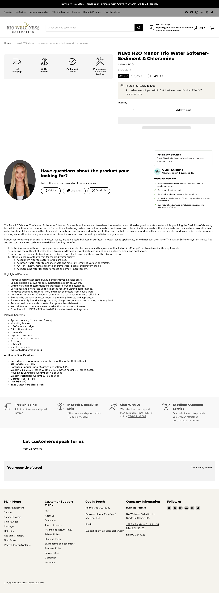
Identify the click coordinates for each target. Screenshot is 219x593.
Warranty (50, 562)
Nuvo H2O (127, 64)
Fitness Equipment (14, 507)
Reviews (76, 12)
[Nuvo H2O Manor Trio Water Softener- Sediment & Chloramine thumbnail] (10, 56)
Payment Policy (53, 548)
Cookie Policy (52, 553)
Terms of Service (53, 525)
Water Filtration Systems (17, 545)
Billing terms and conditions (60, 543)
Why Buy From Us (60, 12)
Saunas (8, 512)
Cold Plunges (11, 521)
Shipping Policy (53, 539)
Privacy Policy (52, 534)
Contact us (20, 12)
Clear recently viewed (201, 467)
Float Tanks (10, 540)
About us (8, 12)
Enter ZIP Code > (164, 161)
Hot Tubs (9, 531)
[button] (166, 120)
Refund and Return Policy (58, 529)
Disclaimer (50, 557)
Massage (9, 526)
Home (7, 43)
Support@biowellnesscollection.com (104, 530)
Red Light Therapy (14, 535)
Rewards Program (92, 12)
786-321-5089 (137, 416)
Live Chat (76, 190)
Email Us (101, 190)
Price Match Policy (112, 12)
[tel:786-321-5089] (93, 507)
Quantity (122, 103)
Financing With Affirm (39, 12)
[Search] (139, 27)
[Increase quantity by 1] (146, 110)
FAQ (47, 511)
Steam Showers (12, 517)
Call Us (52, 190)
